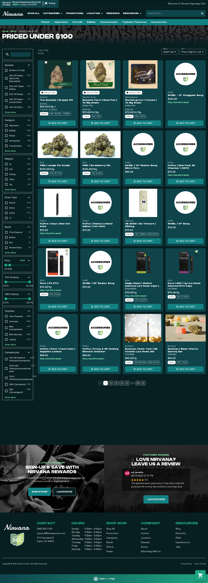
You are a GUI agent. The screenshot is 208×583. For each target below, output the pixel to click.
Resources (131, 13)
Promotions (74, 13)
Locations (146, 538)
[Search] (202, 13)
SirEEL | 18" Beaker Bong (98, 283)
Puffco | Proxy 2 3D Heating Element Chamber (100, 350)
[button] (34, 3)
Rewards (113, 13)
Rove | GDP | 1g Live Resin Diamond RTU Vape (184, 284)
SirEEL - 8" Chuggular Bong (185, 95)
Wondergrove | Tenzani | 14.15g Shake (140, 101)
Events (144, 547)
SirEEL (170, 92)
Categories (51, 13)
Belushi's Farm (89, 97)
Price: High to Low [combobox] (191, 51)
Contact (145, 533)
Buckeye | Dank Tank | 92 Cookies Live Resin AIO (141, 350)
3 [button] (116, 383)
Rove (42, 280)
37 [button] (138, 383)
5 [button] (127, 383)
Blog (178, 529)
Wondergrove (131, 97)
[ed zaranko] (127, 473)
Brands (109, 542)
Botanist (43, 97)
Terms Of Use (200, 564)
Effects (110, 547)
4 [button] (121, 383)
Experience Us (183, 542)
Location (93, 13)
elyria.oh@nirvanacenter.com (51, 533)
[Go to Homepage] (17, 536)
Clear (22, 260)
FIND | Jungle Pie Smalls (55, 165)
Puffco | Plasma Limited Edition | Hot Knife (97, 225)
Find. (42, 162)
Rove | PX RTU (49, 283)
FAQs (178, 538)
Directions (181, 533)
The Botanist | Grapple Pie (56, 100)
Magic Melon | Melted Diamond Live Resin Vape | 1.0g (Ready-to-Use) (141, 286)
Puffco (171, 162)
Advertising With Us (150, 551)
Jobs (178, 547)
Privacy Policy (186, 564)
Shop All (33, 13)
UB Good (129, 221)
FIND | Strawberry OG (96, 165)
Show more (10, 112)
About (144, 529)
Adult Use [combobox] (168, 51)
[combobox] (48, 105)
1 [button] (105, 383)
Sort (183, 49)
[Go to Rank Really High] (104, 578)
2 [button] (110, 383)
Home (5, 31)
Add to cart (59, 123)
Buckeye (129, 346)
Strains (109, 551)
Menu (14, 31)
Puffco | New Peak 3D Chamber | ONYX (181, 166)
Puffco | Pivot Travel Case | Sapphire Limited (57, 350)
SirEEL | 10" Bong (178, 223)
